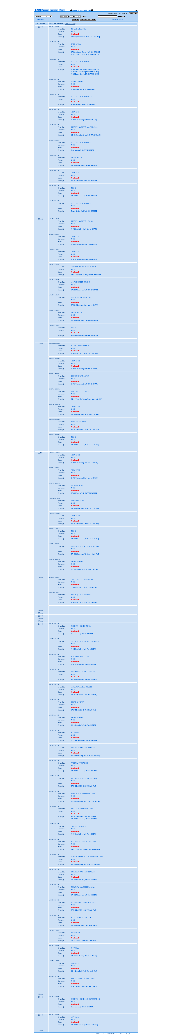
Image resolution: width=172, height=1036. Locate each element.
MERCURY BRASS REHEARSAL (83, 887)
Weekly (45, 10)
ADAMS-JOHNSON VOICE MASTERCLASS (87, 857)
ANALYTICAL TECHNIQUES (81, 687)
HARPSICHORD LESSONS (80, 346)
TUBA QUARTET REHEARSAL (82, 579)
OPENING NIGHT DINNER (81, 626)
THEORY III (75, 361)
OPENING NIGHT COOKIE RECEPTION (85, 999)
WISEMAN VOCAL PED (80, 763)
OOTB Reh (75, 948)
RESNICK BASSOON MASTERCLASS (84, 127)
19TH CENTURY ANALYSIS (81, 297)
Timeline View (70, 24)
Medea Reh (74, 963)
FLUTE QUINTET (77, 702)
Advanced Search (117, 19)
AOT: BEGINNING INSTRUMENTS (83, 267)
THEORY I (75, 112)
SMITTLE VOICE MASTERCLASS (83, 748)
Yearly (62, 10)
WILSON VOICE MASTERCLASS (83, 793)
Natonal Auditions (77, 81)
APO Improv (75, 1017)
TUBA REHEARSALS (78, 826)
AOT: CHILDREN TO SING (80, 282)
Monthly (54, 10)
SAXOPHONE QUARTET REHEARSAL (85, 641)
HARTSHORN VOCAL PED (81, 918)
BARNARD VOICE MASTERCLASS (84, 778)
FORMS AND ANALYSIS (80, 376)
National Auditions (77, 485)
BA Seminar (75, 733)
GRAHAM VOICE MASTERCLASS (83, 902)
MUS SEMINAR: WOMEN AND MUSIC (85, 546)
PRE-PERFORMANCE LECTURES (83, 978)
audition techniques (77, 561)
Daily (38, 10)
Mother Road (75, 933)
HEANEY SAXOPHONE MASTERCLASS (86, 841)
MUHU (73, 188)
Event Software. (121, 1034)
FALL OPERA (76, 44)
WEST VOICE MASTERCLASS (82, 809)
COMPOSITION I (77, 158)
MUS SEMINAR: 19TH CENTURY (83, 672)
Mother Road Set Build (78, 29)
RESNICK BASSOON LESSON (82, 221)
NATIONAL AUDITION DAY (81, 62)
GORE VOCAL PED (78, 501)
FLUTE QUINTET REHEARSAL (82, 595)
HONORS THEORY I (78, 422)
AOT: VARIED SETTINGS (80, 391)
